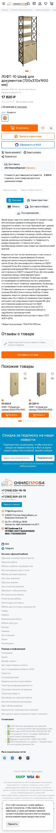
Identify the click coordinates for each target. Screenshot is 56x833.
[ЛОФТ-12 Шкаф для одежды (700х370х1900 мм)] (42, 385)
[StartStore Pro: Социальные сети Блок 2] (28, 758)
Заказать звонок (12, 504)
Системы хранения (10, 578)
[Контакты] (34, 3)
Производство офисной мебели (16, 697)
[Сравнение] (51, 127)
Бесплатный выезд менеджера (16, 702)
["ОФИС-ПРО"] (17, 3)
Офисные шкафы (10, 190)
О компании (6, 653)
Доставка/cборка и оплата (14, 665)
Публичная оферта (10, 693)
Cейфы (4, 611)
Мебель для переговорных (14, 574)
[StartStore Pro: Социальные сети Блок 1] (20, 758)
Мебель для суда (9, 623)
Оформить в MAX (30, 144)
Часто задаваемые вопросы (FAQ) (17, 669)
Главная (4, 10)
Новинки (5, 631)
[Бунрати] (4, 118)
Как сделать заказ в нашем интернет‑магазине (24, 714)
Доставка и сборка (39, 206)
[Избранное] (42, 127)
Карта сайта (37, 771)
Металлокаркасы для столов (15, 570)
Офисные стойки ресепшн (14, 590)
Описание (16, 200)
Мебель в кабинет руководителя (17, 566)
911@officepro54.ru (14, 511)
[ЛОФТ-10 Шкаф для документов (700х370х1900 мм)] (28, 41)
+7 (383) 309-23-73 (13, 496)
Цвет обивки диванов (11, 706)
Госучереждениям (30, 213)
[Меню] (3, 3)
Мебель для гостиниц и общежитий (18, 607)
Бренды (5, 627)
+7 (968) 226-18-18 (13, 490)
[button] (27, 71)
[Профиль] (40, 3)
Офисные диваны (9, 582)
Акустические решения (12, 586)
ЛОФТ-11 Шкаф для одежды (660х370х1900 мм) (13, 408)
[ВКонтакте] (12, 758)
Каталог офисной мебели (22, 10)
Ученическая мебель (11, 599)
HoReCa (5, 615)
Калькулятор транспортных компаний (19, 710)
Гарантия (5, 673)
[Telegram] (4, 758)
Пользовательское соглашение (16, 689)
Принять (13, 824)
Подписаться (44, 458)
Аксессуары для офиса (12, 603)
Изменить (30, 168)
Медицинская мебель (11, 619)
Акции (4, 639)
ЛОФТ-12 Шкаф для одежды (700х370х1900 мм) (40, 408)
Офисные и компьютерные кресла (17, 558)
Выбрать (13, 415)
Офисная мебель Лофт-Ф (31, 190)
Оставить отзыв (28, 354)
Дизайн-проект (9, 661)
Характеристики (39, 200)
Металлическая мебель (12, 594)
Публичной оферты (28, 466)
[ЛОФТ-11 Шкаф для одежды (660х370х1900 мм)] (14, 385)
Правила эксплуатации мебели (16, 681)
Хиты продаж (8, 635)
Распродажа (7, 643)
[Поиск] (28, 3)
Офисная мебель (43, 10)
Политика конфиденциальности (16, 685)
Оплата (15, 206)
